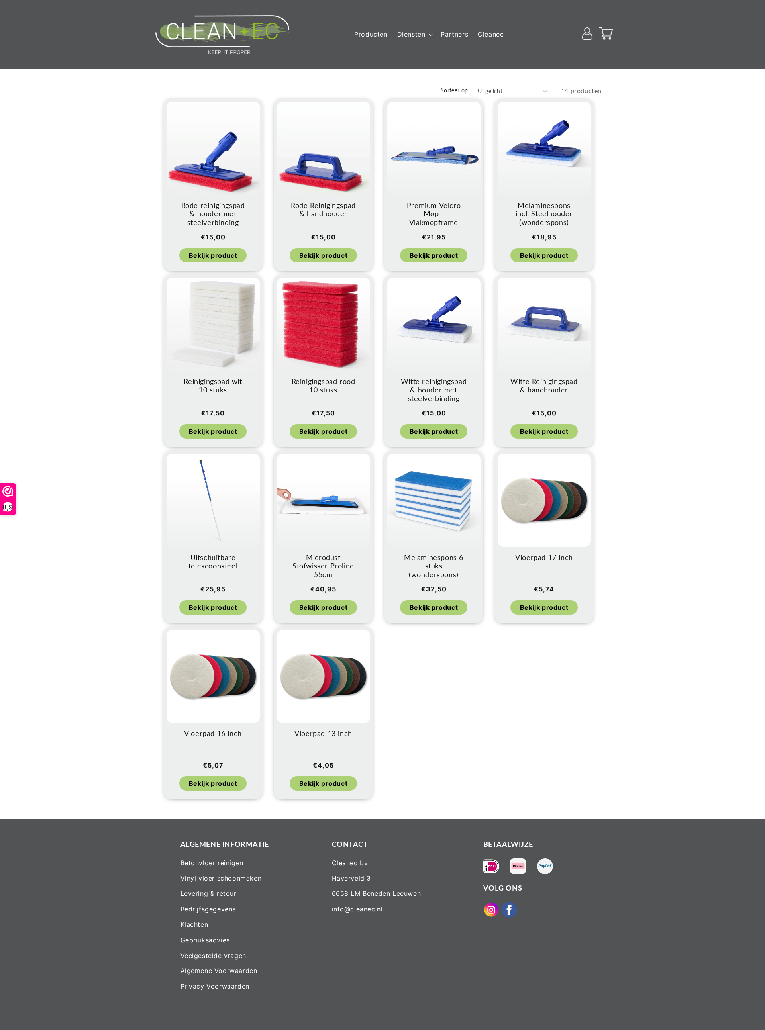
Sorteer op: (455, 90)
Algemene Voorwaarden (218, 971)
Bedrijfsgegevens (208, 909)
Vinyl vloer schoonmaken (221, 878)
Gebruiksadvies (205, 940)
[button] (414, 34)
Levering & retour (208, 893)
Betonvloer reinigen (211, 863)
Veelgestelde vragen (213, 956)
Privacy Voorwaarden (214, 986)
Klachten (194, 924)
